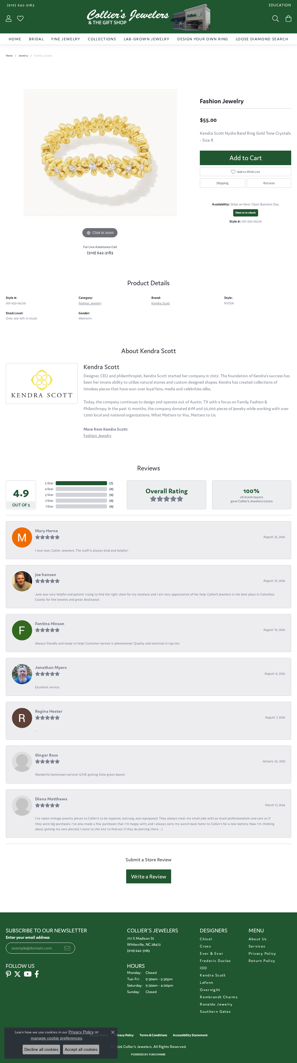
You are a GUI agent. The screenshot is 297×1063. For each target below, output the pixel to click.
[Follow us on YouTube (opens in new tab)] (28, 974)
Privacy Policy (262, 953)
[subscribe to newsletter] (67, 948)
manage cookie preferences (56, 1038)
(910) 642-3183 (100, 252)
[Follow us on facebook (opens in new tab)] (37, 974)
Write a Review (148, 876)
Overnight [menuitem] (210, 989)
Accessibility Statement (190, 1035)
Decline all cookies (41, 1049)
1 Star (49, 506)
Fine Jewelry (65, 39)
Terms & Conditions (153, 1035)
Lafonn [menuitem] (206, 982)
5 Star (49, 483)
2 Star (49, 501)
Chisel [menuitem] (206, 938)
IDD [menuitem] (203, 967)
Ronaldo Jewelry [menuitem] (216, 1004)
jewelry (23, 55)
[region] (100, 153)
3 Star (49, 495)
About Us (258, 938)
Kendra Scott (160, 303)
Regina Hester (48, 711)
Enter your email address (28, 937)
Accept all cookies (81, 1049)
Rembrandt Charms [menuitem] (219, 997)
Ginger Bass (46, 755)
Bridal (36, 39)
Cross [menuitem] (205, 946)
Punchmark (157, 1054)
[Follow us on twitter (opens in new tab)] (17, 974)
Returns (269, 183)
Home (15, 39)
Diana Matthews (51, 799)
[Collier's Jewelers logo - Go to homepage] (148, 18)
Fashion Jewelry (90, 303)
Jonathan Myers (51, 667)
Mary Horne (46, 530)
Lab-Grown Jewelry (147, 39)
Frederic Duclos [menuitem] (215, 960)
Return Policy (262, 960)
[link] (20, 5)
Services (257, 946)
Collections (102, 39)
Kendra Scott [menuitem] (213, 975)
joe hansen (45, 574)
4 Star (49, 489)
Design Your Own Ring (202, 39)
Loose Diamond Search (262, 39)
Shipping (222, 183)
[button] (279, 5)
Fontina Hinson (49, 623)
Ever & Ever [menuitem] (211, 953)
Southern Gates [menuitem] (215, 1011)
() (111, 483)
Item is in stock (246, 212)
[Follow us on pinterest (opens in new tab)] (8, 974)
